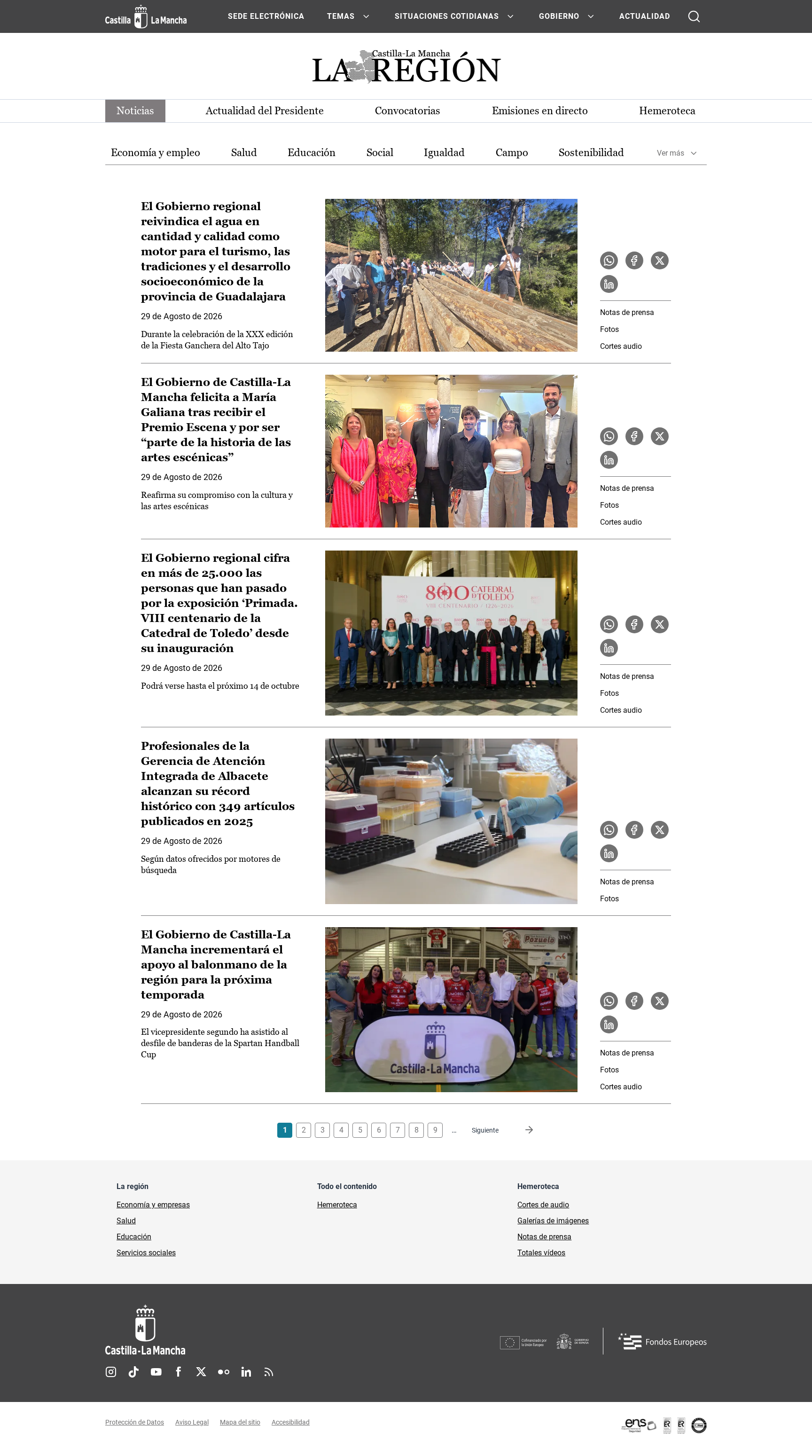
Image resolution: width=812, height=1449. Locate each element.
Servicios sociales (146, 1252)
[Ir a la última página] (521, 1130)
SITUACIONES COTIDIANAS (447, 16)
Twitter (201, 1372)
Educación (312, 152)
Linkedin (246, 1372)
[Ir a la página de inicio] (146, 16)
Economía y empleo (155, 152)
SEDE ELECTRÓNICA (266, 16)
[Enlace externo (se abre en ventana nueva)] (663, 1425)
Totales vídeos (541, 1252)
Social (380, 152)
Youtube (156, 1372)
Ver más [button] (670, 153)
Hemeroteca (667, 111)
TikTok (133, 1372)
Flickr (223, 1372)
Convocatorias (407, 111)
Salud (244, 152)
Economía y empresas (153, 1204)
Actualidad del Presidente (265, 111)
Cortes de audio (543, 1204)
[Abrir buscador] (694, 16)
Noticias (135, 111)
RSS (269, 1372)
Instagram (111, 1372)
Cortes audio (621, 346)
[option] (155, 153)
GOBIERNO (559, 16)
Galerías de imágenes (553, 1220)
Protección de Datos (134, 1422)
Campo (512, 152)
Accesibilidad (291, 1422)
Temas (341, 16)
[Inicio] (232, 1330)
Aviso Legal (192, 1422)
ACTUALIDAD (644, 16)
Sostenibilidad (591, 152)
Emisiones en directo (540, 111)
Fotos (609, 329)
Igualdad (444, 152)
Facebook (178, 1372)
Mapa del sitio (240, 1422)
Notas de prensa (627, 312)
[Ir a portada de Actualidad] (406, 69)
